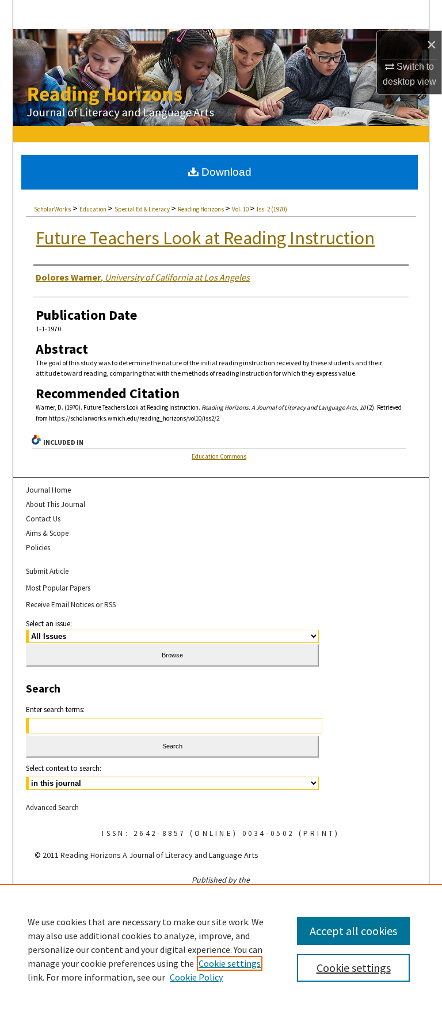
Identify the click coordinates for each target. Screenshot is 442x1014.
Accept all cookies (353, 931)
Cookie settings (230, 963)
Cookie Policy (196, 977)
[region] (221, 949)
